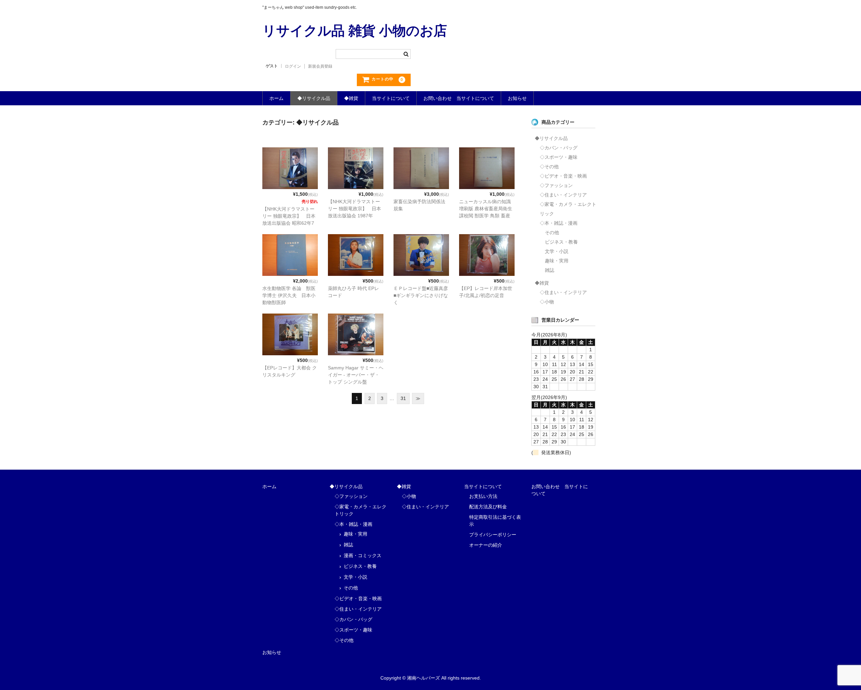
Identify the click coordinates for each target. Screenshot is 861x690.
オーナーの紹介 (485, 545)
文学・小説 (556, 251)
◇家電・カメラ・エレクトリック (568, 209)
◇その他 (549, 166)
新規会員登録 (320, 66)
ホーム (276, 98)
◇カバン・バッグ (558, 147)
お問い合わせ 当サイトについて (458, 98)
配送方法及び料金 (488, 506)
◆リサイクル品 (313, 98)
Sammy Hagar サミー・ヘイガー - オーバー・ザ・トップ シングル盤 (355, 375)
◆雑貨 (351, 98)
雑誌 (549, 270)
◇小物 (547, 301)
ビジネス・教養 (561, 242)
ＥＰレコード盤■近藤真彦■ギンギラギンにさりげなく (421, 295)
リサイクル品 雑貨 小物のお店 (354, 30)
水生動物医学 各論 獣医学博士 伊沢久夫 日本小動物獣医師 (288, 295)
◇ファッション (556, 185)
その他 (552, 232)
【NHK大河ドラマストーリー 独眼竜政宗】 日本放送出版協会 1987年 (354, 208)
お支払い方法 (483, 496)
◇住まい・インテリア (563, 194)
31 (403, 398)
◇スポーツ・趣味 (558, 157)
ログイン (293, 66)
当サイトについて (391, 98)
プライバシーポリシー (492, 534)
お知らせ (517, 98)
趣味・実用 (556, 260)
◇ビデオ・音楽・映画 (563, 176)
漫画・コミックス (362, 555)
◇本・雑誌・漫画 (558, 223)
